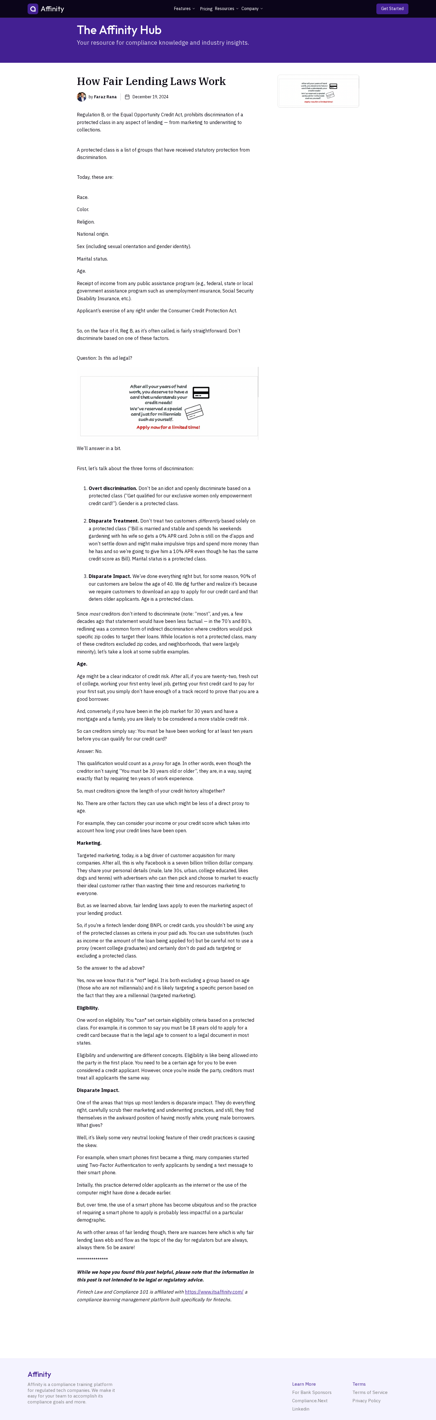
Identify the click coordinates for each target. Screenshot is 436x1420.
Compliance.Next (310, 1400)
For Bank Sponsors (312, 1392)
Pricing (206, 9)
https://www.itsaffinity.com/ (214, 1292)
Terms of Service (370, 1392)
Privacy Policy (366, 1400)
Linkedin (300, 1409)
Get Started (392, 8)
